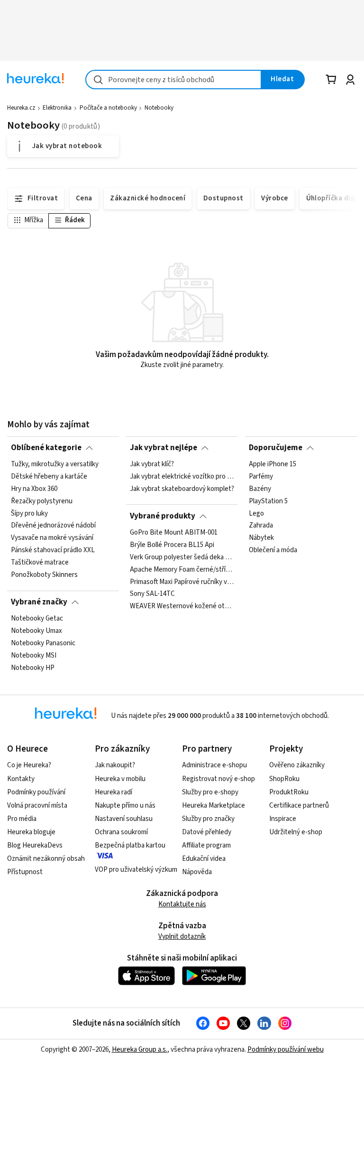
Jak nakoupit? (115, 765)
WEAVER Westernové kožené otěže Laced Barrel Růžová (182, 606)
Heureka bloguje (31, 832)
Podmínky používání (36, 792)
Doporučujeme (275, 447)
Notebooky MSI (33, 655)
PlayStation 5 (268, 501)
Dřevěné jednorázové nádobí (53, 526)
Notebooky (159, 108)
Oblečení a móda (273, 550)
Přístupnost (25, 872)
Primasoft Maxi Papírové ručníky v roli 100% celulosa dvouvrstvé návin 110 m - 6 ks (182, 581)
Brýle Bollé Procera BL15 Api (172, 545)
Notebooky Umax (36, 631)
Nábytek (261, 538)
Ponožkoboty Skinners (44, 575)
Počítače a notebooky (108, 108)
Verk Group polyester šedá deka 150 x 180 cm (182, 557)
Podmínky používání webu (285, 1050)
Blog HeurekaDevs (35, 845)
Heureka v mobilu (120, 779)
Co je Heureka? (29, 765)
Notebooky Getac (37, 618)
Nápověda (197, 872)
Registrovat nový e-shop (218, 779)
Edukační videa (204, 859)
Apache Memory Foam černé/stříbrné (182, 570)
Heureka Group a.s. (139, 1050)
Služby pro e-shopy (210, 792)
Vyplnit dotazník (182, 937)
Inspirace (282, 819)
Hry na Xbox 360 (34, 489)
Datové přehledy (206, 832)
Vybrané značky (39, 602)
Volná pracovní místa (37, 805)
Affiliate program (206, 845)
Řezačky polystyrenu (42, 501)
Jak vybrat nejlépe (163, 447)
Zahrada (261, 526)
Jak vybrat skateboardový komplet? (182, 489)
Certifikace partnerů (299, 805)
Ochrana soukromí (121, 832)
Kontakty (21, 779)
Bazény (260, 489)
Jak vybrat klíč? (152, 464)
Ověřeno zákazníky (297, 765)
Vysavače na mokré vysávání (52, 538)
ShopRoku (284, 779)
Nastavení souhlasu (124, 819)
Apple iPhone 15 (272, 464)
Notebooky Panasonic (43, 643)
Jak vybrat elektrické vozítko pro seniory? (182, 476)
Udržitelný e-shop (295, 832)
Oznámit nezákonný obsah (46, 859)
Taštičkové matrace (40, 562)
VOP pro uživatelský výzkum (136, 870)
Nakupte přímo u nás (125, 805)
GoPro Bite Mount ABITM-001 (174, 532)
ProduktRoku (289, 792)
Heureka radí (113, 792)
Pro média (21, 819)
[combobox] (173, 79)
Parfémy (261, 476)
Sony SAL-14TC (152, 594)
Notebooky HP (33, 668)
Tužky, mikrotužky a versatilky (55, 464)
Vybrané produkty (162, 516)
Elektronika (57, 108)
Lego (256, 513)
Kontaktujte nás (182, 904)
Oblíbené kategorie (46, 447)
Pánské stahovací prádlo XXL (53, 550)
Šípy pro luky (29, 513)
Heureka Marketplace (213, 805)
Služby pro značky (208, 819)
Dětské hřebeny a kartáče (49, 476)
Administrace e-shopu (214, 765)
